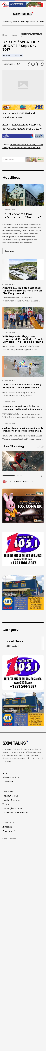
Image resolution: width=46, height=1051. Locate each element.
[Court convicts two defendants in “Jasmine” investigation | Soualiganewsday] (23, 195)
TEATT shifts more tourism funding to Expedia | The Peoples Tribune (21, 386)
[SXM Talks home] (23, 14)
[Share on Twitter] (37, 64)
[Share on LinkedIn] (42, 64)
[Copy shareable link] (28, 64)
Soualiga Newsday (29, 21)
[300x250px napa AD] (23, 592)
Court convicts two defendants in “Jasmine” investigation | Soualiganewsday (21, 215)
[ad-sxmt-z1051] (23, 549)
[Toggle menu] (3, 13)
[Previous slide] (38, 446)
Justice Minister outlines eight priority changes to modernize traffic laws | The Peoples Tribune (22, 429)
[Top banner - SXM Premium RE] (23, 4)
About (5, 773)
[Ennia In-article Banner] (23, 159)
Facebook (6, 822)
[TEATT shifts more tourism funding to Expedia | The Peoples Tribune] (23, 366)
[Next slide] (42, 446)
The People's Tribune (12, 808)
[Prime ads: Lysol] (23, 506)
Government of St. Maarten (15, 812)
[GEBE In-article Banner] (23, 136)
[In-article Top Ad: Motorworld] (23, 107)
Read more (11, 251)
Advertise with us (10, 777)
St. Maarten (7, 781)
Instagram (7, 826)
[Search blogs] (41, 13)
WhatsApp (7, 831)
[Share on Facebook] (33, 64)
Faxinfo (5, 804)
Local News (17, 56)
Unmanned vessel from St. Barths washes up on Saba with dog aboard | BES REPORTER (23, 408)
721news (14, 35)
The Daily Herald (11, 21)
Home (4, 35)
